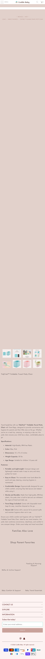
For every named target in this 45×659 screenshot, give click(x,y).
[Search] (37, 2)
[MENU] (1, 2)
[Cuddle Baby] (22, 2)
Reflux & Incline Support (11, 559)
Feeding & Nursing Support (34, 559)
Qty (2, 400)
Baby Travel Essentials (34, 583)
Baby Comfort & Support (11, 583)
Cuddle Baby (19, 645)
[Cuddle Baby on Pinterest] (20, 638)
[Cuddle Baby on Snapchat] (24, 638)
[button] (22, 416)
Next (26, 17)
